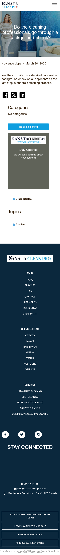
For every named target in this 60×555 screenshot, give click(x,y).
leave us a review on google (30, 526)
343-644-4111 (30, 313)
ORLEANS (30, 369)
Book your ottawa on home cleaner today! (30, 516)
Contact (30, 296)
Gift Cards (30, 302)
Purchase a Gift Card (30, 534)
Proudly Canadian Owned (30, 543)
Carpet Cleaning (30, 408)
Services (30, 285)
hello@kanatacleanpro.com (31, 488)
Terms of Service (29, 553)
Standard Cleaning (30, 391)
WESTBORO (30, 363)
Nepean (30, 352)
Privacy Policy (54, 551)
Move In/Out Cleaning (30, 402)
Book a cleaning (28, 126)
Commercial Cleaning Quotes (30, 413)
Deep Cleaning (30, 396)
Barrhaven (30, 346)
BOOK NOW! (30, 308)
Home (30, 279)
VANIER (30, 358)
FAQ (30, 291)
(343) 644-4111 (31, 483)
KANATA (30, 341)
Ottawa (30, 335)
